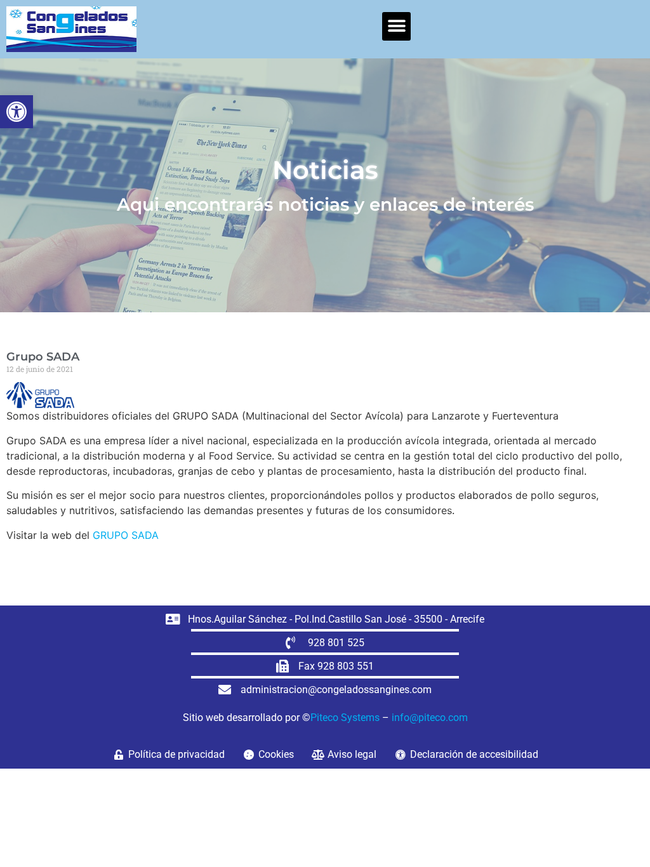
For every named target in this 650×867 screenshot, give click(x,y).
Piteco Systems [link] (345, 717)
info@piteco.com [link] (430, 717)
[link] (16, 111)
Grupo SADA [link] (42, 357)
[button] (396, 26)
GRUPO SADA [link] (126, 535)
